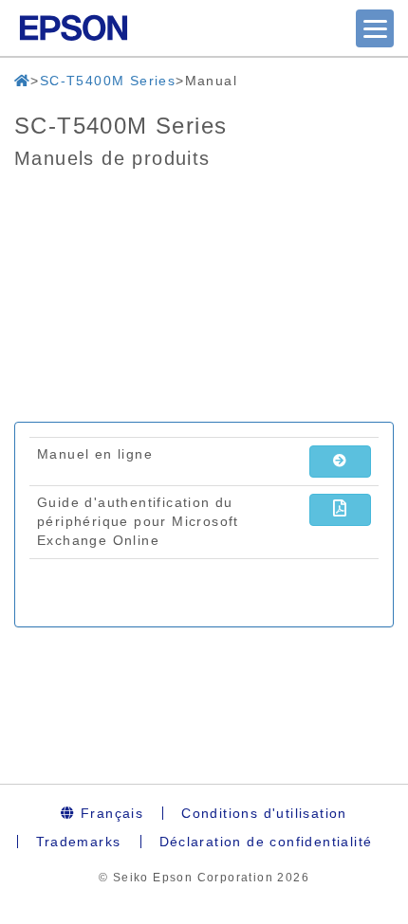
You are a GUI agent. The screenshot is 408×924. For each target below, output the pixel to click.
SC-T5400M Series (108, 80)
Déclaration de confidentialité (266, 841)
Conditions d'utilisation (264, 813)
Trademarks (78, 841)
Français (110, 813)
